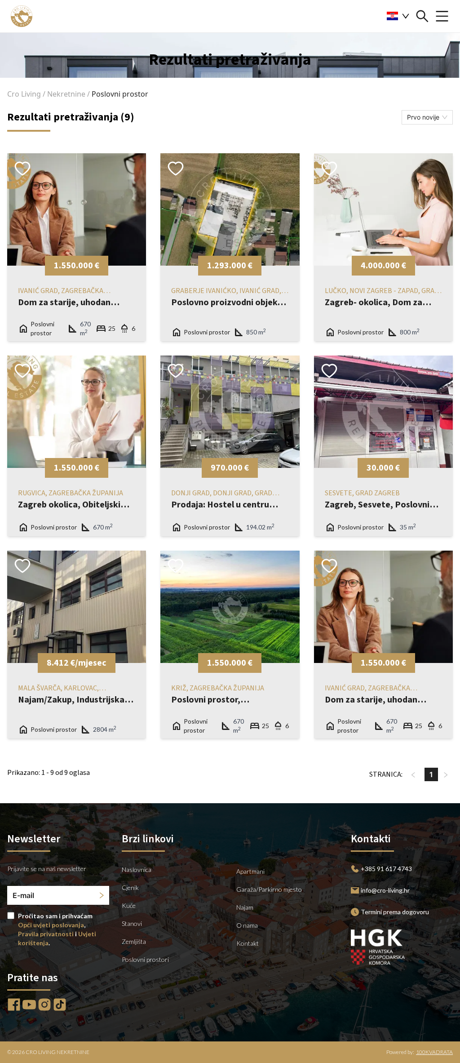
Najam (244, 907)
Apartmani (250, 871)
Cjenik (130, 887)
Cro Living (24, 94)
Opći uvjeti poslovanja (51, 925)
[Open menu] (442, 16)
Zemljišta (134, 941)
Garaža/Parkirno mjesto (269, 889)
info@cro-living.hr (385, 890)
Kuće (129, 905)
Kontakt (247, 943)
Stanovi (132, 923)
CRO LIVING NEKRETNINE (57, 1052)
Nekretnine (66, 94)
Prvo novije (423, 117)
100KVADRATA (434, 1052)
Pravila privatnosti (46, 934)
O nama (247, 925)
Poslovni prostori (145, 959)
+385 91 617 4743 (386, 868)
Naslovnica (136, 869)
